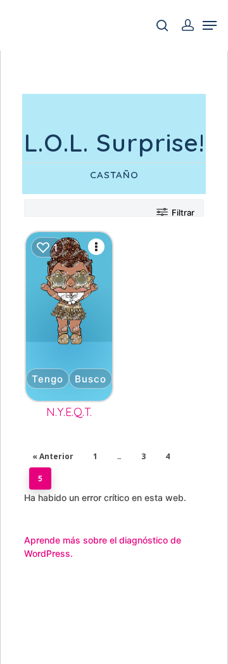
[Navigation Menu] (210, 25)
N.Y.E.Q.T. (69, 412)
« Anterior (52, 456)
